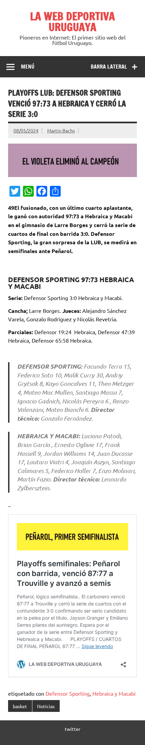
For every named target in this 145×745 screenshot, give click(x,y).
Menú (27, 66)
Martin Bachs (61, 130)
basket (20, 706)
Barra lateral (109, 66)
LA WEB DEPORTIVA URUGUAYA (72, 21)
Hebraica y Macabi (114, 693)
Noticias (46, 706)
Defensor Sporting (68, 693)
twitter (72, 728)
